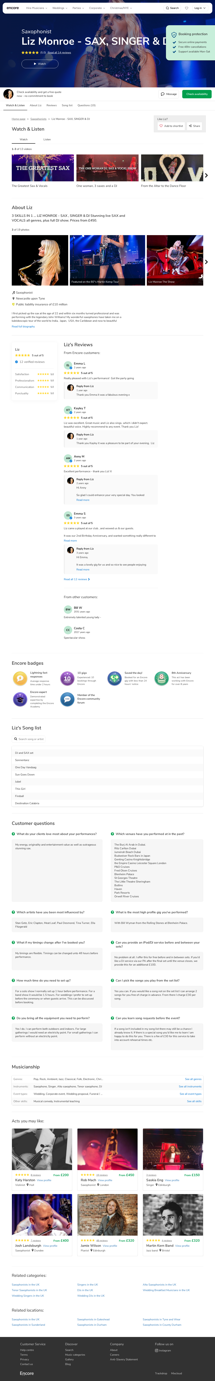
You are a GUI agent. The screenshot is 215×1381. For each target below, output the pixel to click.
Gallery (69, 1359)
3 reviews (151, 1175)
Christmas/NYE (119, 8)
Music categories (75, 1355)
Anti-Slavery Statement (124, 1359)
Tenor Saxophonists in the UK (29, 1290)
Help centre (27, 1350)
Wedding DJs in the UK (91, 1296)
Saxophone (40, 1086)
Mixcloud (176, 1373)
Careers (114, 1355)
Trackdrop (161, 1373)
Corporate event (55, 1094)
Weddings (58, 8)
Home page (18, 119)
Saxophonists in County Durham (162, 1325)
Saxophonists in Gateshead (93, 1319)
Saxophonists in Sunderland (28, 1325)
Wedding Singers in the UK (28, 1296)
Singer (52, 1086)
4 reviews (167, 1240)
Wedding (39, 1094)
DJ (100, 1086)
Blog (68, 1364)
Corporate (95, 8)
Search (174, 8)
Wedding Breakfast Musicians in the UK (166, 1290)
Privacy (24, 1359)
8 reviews (36, 1175)
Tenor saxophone (87, 1086)
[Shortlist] (187, 8)
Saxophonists (38, 119)
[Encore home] (13, 8)
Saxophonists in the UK (25, 1285)
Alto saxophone (66, 1086)
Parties (77, 8)
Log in (198, 8)
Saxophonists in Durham (92, 1325)
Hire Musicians (35, 8)
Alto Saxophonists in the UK (159, 1285)
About (113, 1350)
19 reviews (102, 1175)
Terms (24, 1355)
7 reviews (36, 1240)
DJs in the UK (85, 1290)
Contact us (26, 1364)
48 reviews (102, 1240)
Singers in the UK (87, 1285)
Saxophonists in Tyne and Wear (161, 1319)
